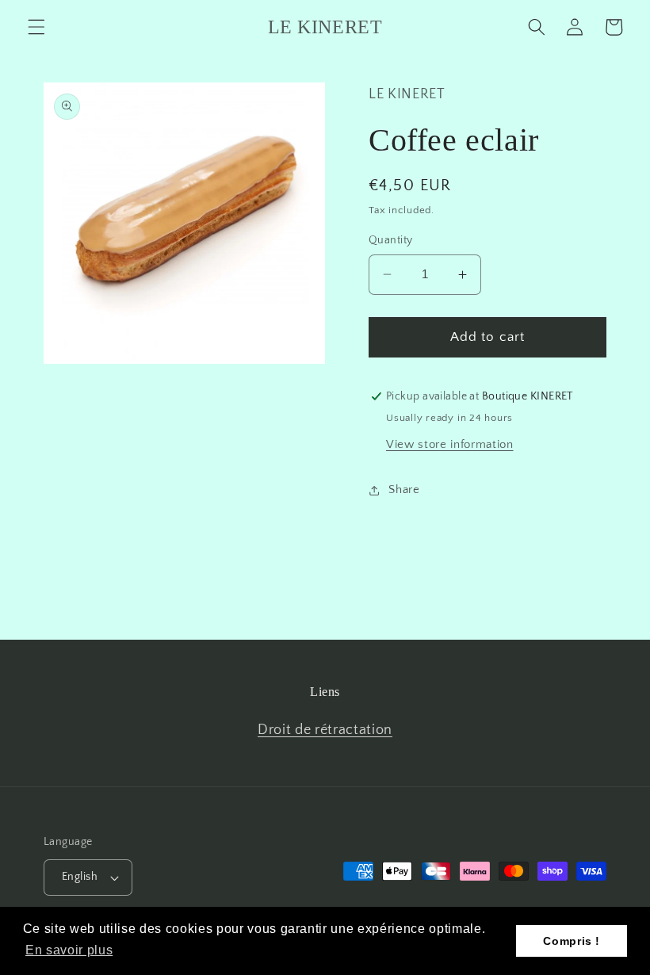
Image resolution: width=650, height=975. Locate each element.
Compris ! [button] (571, 941)
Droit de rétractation (325, 730)
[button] (36, 27)
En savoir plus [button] (69, 950)
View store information (450, 444)
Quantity (391, 240)
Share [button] (403, 489)
